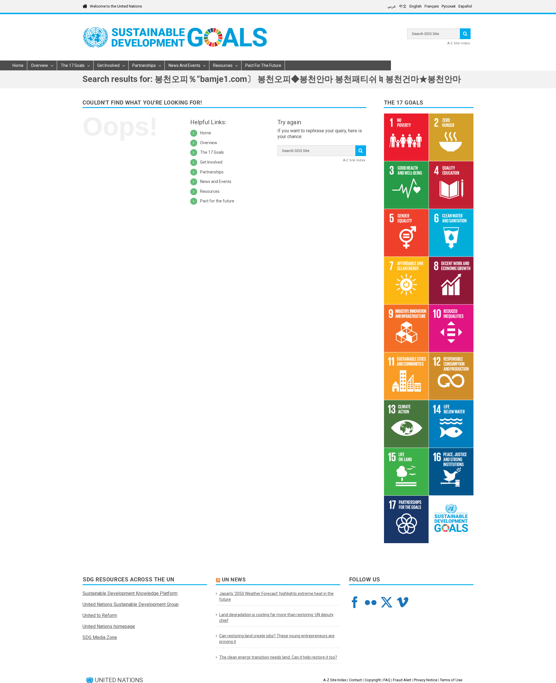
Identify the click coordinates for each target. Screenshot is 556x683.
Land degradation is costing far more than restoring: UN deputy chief (276, 617)
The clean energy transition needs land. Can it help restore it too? (278, 657)
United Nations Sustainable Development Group (131, 604)
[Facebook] (355, 602)
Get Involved (211, 162)
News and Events (215, 181)
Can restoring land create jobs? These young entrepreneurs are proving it (276, 638)
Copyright (373, 680)
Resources (210, 191)
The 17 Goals (212, 152)
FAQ (386, 680)
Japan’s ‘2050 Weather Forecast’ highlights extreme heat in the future (276, 596)
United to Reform (100, 615)
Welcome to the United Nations (116, 6)
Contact (355, 680)
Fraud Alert (402, 680)
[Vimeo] (402, 602)
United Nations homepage (109, 626)
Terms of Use (451, 680)
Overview (208, 142)
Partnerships (212, 172)
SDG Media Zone (100, 637)
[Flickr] (370, 602)
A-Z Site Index (458, 43)
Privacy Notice (425, 680)
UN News (234, 579)
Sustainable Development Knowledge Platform (130, 593)
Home (205, 133)
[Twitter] (386, 602)
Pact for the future (217, 201)
